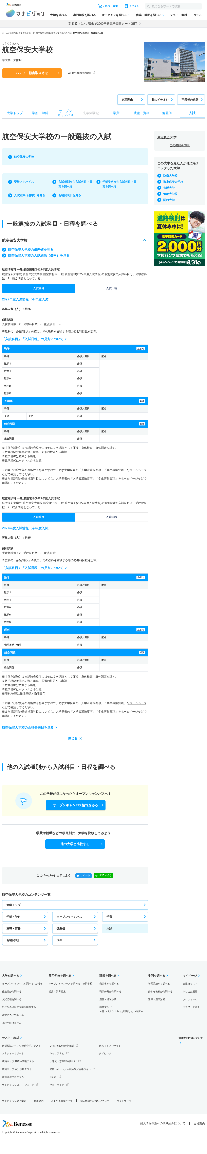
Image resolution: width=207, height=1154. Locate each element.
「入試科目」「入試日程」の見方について (32, 339)
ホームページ (137, 470)
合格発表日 (13, 940)
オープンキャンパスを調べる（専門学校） (72, 983)
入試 (109, 928)
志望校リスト (190, 983)
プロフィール (190, 999)
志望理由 (127, 99)
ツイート (85, 875)
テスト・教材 (178, 15)
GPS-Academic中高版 (62, 1045)
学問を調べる (156, 975)
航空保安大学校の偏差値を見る (30, 249)
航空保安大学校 (43, 33)
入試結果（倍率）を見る (29, 195)
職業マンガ (121, 1009)
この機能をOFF (180, 145)
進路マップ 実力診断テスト (17, 1069)
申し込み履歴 (190, 991)
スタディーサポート (13, 1053)
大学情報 (13, 33)
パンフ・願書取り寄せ (32, 73)
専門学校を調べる (84, 15)
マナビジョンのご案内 (14, 1101)
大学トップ (13, 905)
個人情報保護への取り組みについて (162, 1123)
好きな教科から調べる (160, 991)
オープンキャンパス (69, 916)
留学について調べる (13, 1015)
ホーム (5, 33)
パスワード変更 (191, 1007)
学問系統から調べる (159, 983)
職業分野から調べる (110, 991)
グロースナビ (57, 1085)
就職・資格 (13, 928)
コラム (197, 15)
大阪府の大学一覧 (27, 33)
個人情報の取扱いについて (94, 1101)
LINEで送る (105, 875)
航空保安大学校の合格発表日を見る (28, 727)
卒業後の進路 (190, 99)
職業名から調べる (109, 983)
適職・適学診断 (107, 999)
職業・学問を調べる (149, 15)
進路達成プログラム (13, 1077)
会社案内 (199, 1123)
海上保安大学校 (173, 181)
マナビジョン (25, 13)
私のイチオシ (160, 99)
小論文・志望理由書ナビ (63, 1061)
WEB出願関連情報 (79, 72)
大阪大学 (169, 187)
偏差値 (61, 928)
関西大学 (169, 199)
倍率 (59, 940)
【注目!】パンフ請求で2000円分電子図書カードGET (101, 23)
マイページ (190, 975)
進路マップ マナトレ (110, 1045)
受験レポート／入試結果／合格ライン (70, 1069)
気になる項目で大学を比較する (19, 1007)
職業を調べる (107, 975)
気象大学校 (170, 193)
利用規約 (38, 1101)
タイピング (105, 1053)
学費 (109, 916)
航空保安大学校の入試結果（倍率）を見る (39, 255)
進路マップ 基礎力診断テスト (18, 1061)
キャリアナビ (57, 1053)
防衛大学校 (170, 175)
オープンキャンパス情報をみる (75, 805)
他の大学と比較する (75, 844)
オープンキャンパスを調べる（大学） (22, 983)
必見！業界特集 (57, 991)
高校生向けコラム (11, 1022)
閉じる (72, 738)
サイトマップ (124, 1101)
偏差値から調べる (11, 991)
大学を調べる (58, 15)
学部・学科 (13, 916)
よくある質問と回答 (62, 1101)
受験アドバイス (24, 181)
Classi (53, 1077)
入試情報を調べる (11, 999)
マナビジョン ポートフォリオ (18, 1085)
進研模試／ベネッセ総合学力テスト (21, 1045)
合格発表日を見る (69, 195)
